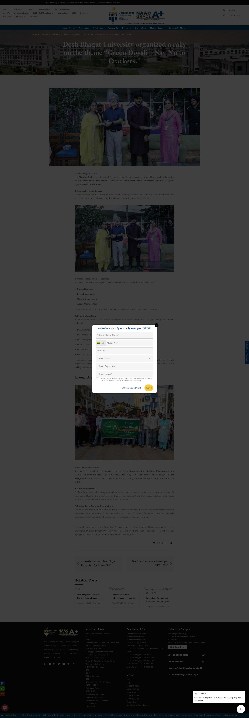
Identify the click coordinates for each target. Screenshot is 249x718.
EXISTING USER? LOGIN (131, 388)
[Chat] (241, 709)
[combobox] (101, 343)
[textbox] (124, 358)
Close (156, 325)
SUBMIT (149, 388)
